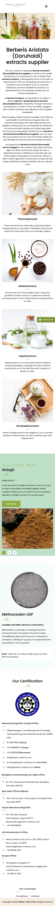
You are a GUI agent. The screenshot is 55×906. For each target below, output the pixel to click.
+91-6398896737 (14, 747)
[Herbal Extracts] (27, 260)
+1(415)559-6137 (14, 850)
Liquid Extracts (27, 356)
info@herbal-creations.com (19, 757)
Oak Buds (35, 896)
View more (11, 504)
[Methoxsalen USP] (27, 590)
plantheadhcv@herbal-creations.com (23, 822)
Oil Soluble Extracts (27, 426)
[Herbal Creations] (16, 4)
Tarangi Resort (22, 896)
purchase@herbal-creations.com (22, 762)
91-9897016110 (13, 742)
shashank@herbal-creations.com (21, 846)
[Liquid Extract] (27, 26)
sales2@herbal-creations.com (20, 767)
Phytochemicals (27, 219)
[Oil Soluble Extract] (27, 400)
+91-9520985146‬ (14, 825)
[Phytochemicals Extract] (27, 193)
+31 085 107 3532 (14, 873)
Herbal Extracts (27, 286)
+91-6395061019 (13, 752)
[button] (6, 704)
